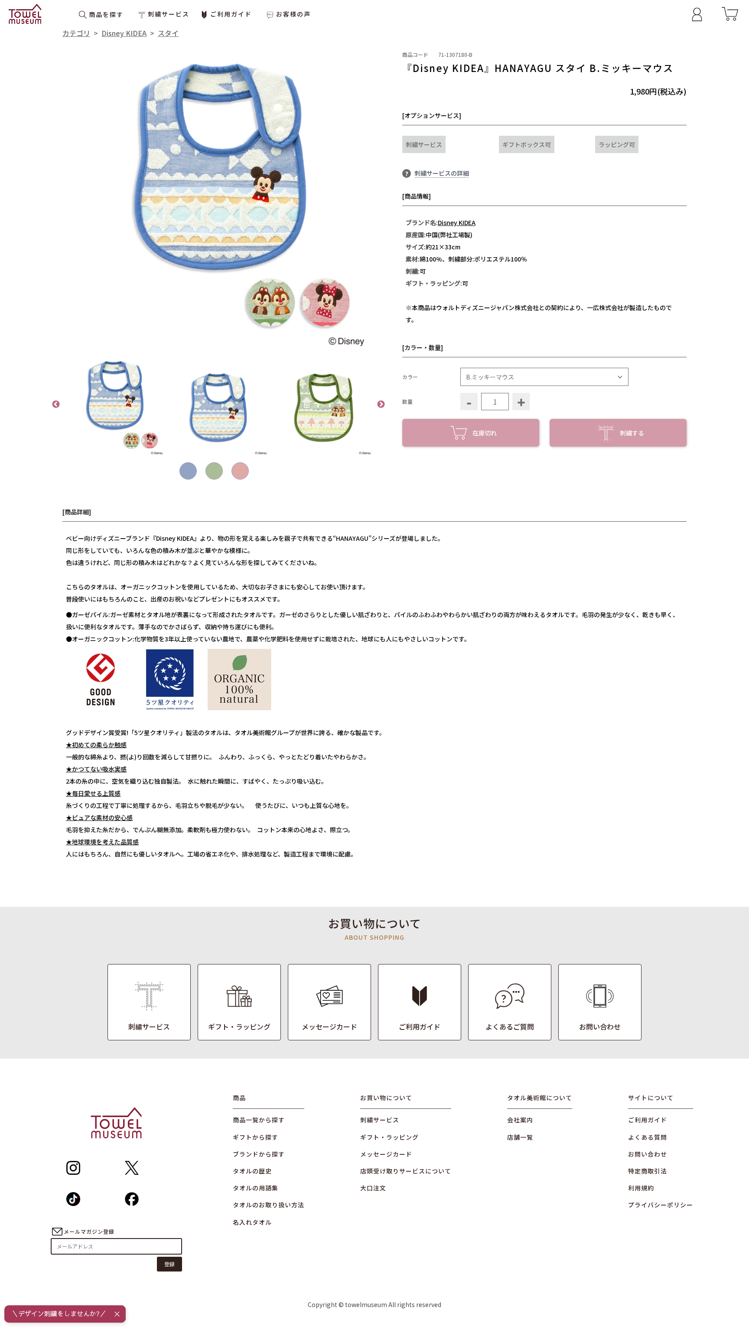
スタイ (168, 33)
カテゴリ (76, 33)
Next (381, 404)
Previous (56, 404)
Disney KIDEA (124, 33)
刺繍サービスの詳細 (441, 173)
